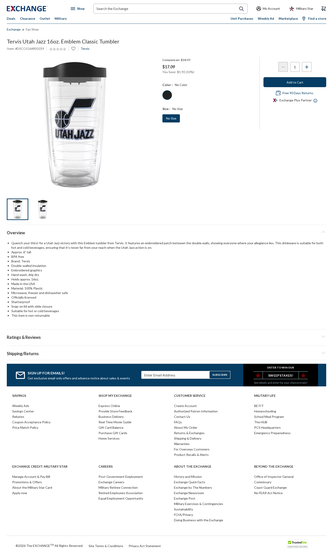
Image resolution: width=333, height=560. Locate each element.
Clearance (27, 18)
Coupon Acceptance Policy (31, 422)
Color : (167, 85)
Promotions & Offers (27, 482)
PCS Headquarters (267, 427)
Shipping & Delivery (187, 438)
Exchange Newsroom (189, 493)
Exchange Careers (111, 482)
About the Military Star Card (32, 487)
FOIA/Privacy (183, 515)
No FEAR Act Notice (268, 493)
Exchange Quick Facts (189, 482)
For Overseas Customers (192, 449)
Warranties (182, 444)
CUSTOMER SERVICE (189, 395)
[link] (57, 49)
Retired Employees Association (121, 493)
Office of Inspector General (274, 477)
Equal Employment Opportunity (121, 498)
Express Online (109, 406)
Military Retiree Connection (118, 487)
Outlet (45, 18)
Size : (166, 109)
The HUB (260, 422)
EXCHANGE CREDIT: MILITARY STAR (40, 466)
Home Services (109, 438)
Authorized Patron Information (196, 411)
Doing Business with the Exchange (198, 520)
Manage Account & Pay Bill (31, 477)
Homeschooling (265, 411)
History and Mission (188, 477)
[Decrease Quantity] (283, 67)
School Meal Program (269, 417)
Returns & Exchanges (189, 433)
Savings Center (23, 411)
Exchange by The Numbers (193, 487)
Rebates (18, 417)
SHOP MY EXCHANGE (115, 395)
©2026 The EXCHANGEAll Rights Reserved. (49, 545)
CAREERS (106, 466)
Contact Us (182, 417)
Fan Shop (32, 29)
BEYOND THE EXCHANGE (273, 466)
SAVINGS (19, 395)
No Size (171, 118)
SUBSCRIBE (219, 374)
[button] (166, 337)
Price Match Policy (25, 427)
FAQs (178, 422)
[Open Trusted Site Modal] (297, 543)
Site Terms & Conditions (106, 546)
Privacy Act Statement (145, 546)
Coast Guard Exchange (270, 487)
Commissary (262, 482)
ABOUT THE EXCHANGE (192, 466)
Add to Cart (295, 82)
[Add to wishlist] (73, 48)
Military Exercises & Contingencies (198, 504)
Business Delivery (111, 417)
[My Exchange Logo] (36, 8)
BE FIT (259, 406)
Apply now (19, 493)
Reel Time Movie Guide (115, 422)
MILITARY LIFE (265, 395)
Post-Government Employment (121, 477)
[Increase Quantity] (306, 67)
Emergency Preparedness (272, 433)
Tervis (85, 48)
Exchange (14, 29)
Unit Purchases (242, 18)
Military (61, 18)
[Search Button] (241, 9)
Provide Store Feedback (115, 411)
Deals (11, 18)
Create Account (185, 406)
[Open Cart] (323, 8)
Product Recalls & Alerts (191, 455)
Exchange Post (184, 498)
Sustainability (183, 509)
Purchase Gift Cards (113, 433)
